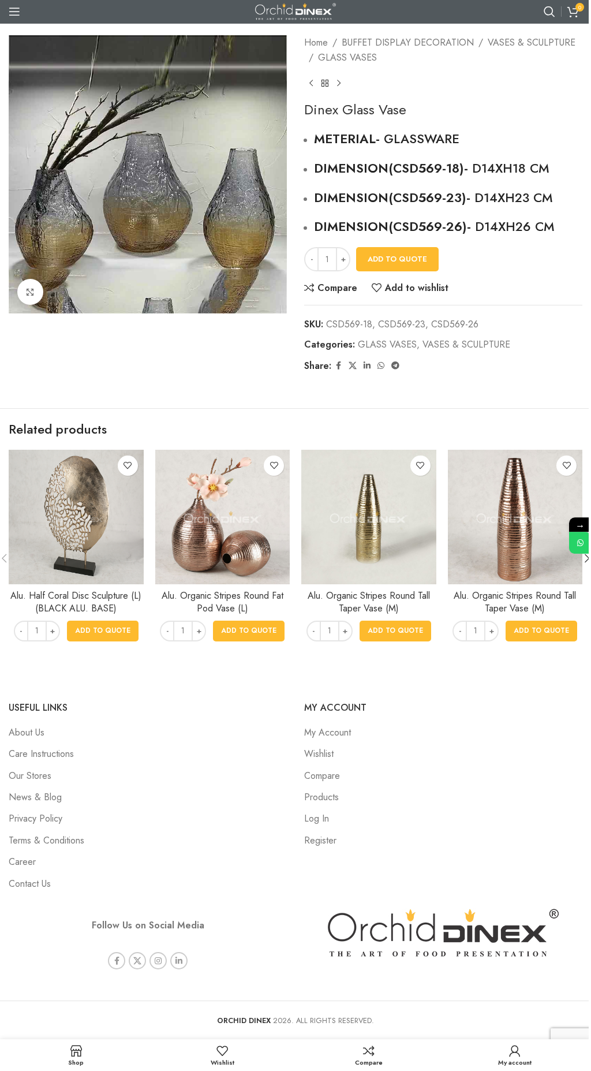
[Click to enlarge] (30, 292)
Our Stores (30, 775)
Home (316, 42)
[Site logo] (295, 10)
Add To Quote (397, 258)
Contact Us (30, 883)
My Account (327, 732)
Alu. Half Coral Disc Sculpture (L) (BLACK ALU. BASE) (75, 602)
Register (320, 840)
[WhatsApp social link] (381, 366)
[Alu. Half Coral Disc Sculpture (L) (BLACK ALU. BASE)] (76, 517)
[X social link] (352, 366)
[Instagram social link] (158, 960)
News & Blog (35, 797)
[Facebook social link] (338, 366)
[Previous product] (311, 83)
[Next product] (339, 83)
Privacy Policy (35, 818)
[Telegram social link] (395, 366)
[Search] (549, 11)
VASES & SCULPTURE (531, 42)
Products (321, 797)
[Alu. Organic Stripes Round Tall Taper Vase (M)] (368, 517)
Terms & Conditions (46, 840)
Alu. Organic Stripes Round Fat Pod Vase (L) (222, 602)
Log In (316, 818)
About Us (26, 732)
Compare (322, 775)
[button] (103, 631)
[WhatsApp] (580, 543)
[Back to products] (325, 83)
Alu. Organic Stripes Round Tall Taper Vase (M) (369, 602)
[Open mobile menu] (14, 11)
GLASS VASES (347, 57)
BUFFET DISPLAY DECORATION (408, 42)
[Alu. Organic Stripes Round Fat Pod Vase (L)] (222, 517)
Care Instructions (41, 753)
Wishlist (319, 753)
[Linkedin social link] (367, 366)
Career (22, 861)
